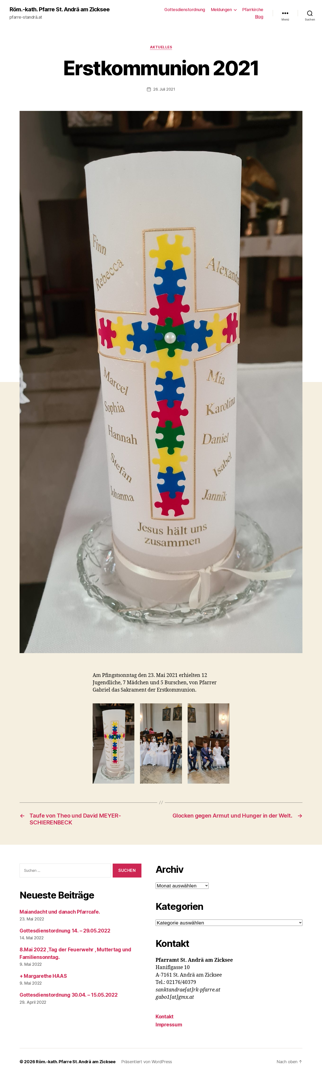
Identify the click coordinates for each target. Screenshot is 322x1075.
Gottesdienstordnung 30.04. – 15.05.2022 (68, 995)
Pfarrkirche (252, 9)
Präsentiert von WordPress (146, 1061)
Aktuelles (161, 47)
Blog (259, 16)
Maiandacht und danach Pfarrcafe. (60, 912)
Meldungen (221, 9)
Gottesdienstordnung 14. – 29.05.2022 (65, 931)
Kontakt (164, 1017)
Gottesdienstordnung (184, 9)
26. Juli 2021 (164, 89)
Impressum (169, 1025)
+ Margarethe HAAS (43, 976)
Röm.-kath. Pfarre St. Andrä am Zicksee (59, 9)
